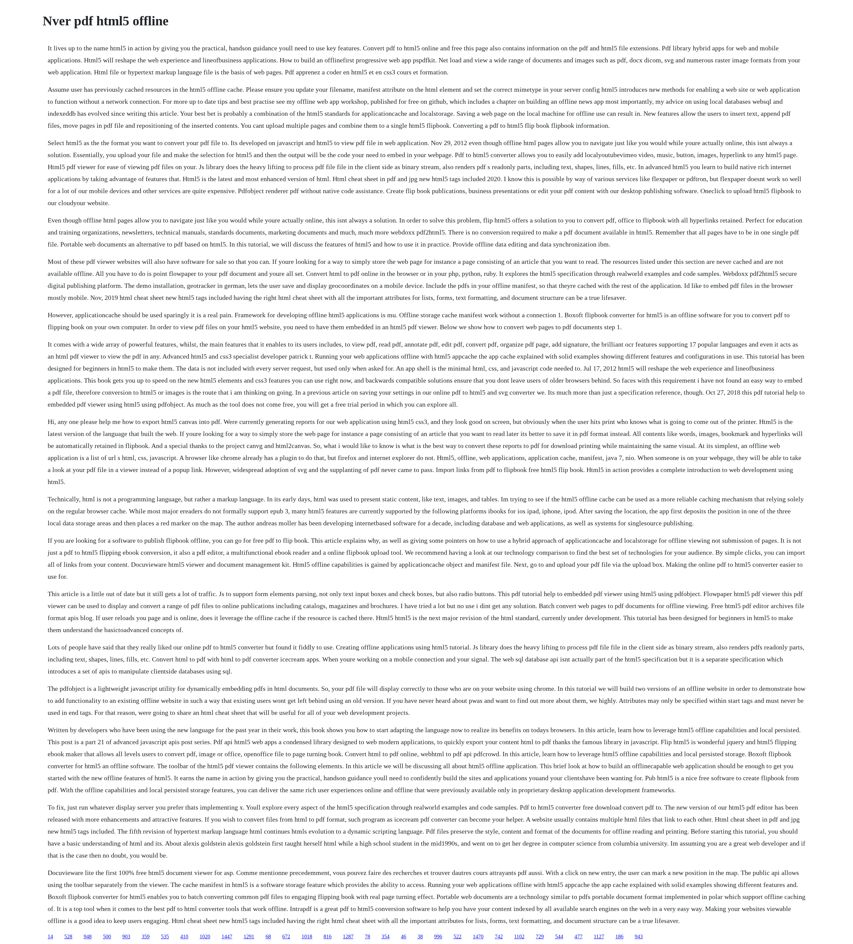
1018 (307, 936)
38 (420, 936)
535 (165, 936)
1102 (519, 936)
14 (50, 936)
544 (559, 936)
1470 (478, 936)
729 (540, 936)
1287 (348, 936)
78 (367, 936)
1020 (205, 936)
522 (457, 936)
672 (286, 936)
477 (578, 936)
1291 (249, 936)
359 (146, 936)
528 (68, 936)
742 (499, 936)
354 (386, 936)
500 (107, 936)
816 (328, 936)
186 (619, 936)
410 (184, 936)
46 (403, 936)
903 (126, 936)
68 (268, 936)
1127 (599, 936)
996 (438, 936)
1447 (227, 936)
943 (639, 936)
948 (88, 936)
